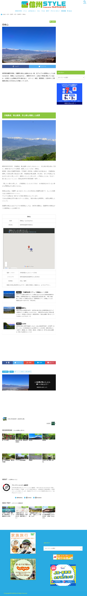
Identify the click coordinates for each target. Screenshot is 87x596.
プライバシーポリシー (55, 10)
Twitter (29, 497)
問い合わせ (69, 10)
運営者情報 (63, 10)
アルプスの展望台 (20, 371)
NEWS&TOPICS (18, 10)
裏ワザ (47, 10)
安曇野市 (6, 371)
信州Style (14, 593)
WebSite (20, 497)
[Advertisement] (16, 96)
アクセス (43, 10)
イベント (25, 10)
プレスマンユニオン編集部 (20, 485)
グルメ (38, 10)
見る (12, 371)
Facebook (39, 497)
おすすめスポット (32, 10)
